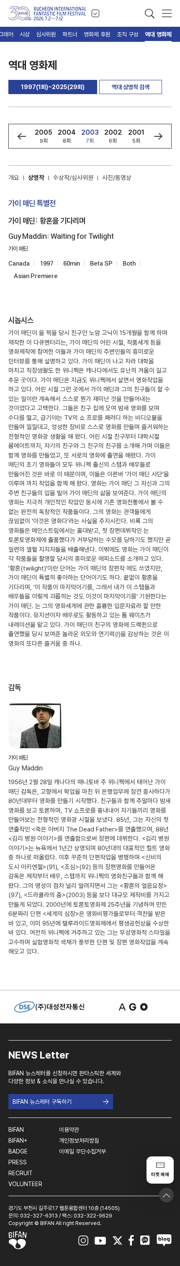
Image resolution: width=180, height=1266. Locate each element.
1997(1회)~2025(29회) (53, 87)
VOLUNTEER (25, 1184)
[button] (21, 136)
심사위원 (46, 34)
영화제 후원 (97, 34)
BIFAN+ (17, 1140)
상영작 (36, 178)
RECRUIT (20, 1173)
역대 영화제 (158, 34)
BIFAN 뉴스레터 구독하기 (42, 1101)
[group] (43, 136)
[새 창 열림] (131, 1007)
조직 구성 (128, 34)
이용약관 (69, 1129)
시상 (25, 34)
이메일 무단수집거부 (82, 1151)
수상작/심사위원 (73, 178)
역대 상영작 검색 (130, 87)
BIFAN (16, 1129)
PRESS (17, 1162)
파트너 (69, 34)
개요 (13, 178)
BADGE (18, 1151)
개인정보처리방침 (79, 1140)
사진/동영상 (116, 178)
